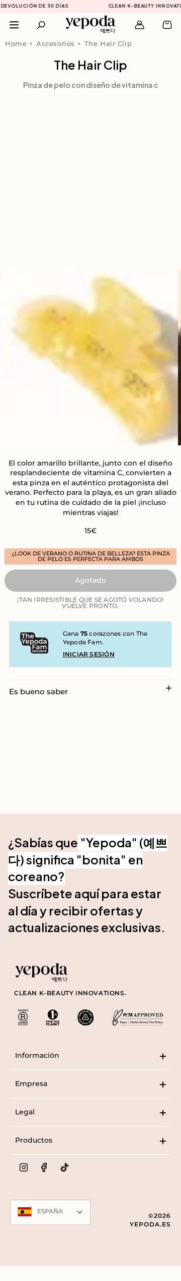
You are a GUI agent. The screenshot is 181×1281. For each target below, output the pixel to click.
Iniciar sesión (89, 654)
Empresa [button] (31, 1083)
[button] (41, 25)
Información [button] (37, 1055)
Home (16, 43)
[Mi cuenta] (139, 25)
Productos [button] (33, 1140)
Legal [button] (25, 1111)
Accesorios (55, 43)
